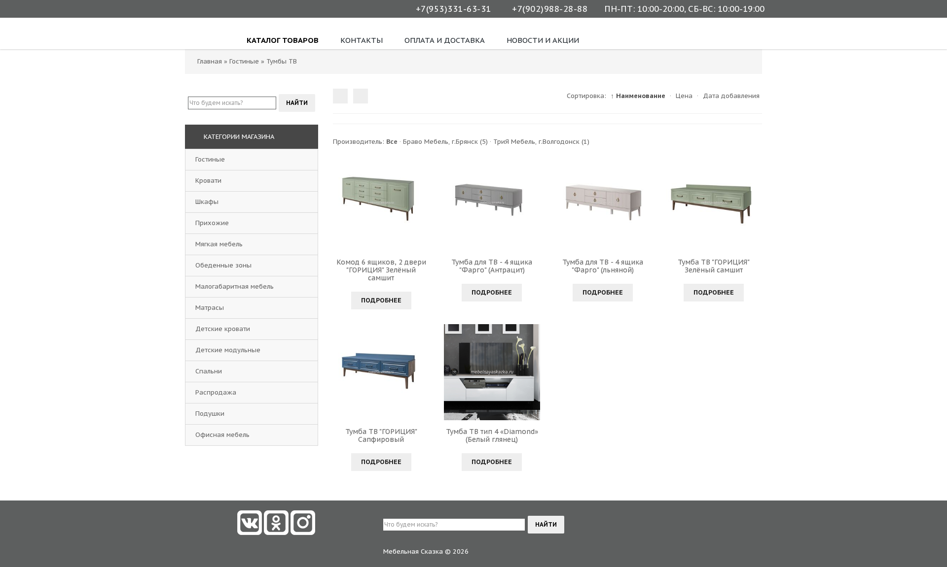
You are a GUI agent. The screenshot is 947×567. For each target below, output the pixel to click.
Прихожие (212, 223)
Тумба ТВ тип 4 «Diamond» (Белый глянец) (492, 435)
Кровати (208, 180)
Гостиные (210, 159)
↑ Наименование (638, 96)
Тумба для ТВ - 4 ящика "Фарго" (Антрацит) (491, 266)
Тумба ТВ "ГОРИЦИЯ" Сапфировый (381, 435)
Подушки (209, 413)
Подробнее (381, 300)
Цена (684, 96)
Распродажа (215, 392)
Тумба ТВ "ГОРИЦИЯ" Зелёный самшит (714, 266)
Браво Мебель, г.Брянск (445, 141)
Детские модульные (227, 350)
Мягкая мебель (219, 244)
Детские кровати (222, 329)
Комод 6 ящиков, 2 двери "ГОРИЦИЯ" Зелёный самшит (381, 270)
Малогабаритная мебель (234, 286)
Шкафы (207, 202)
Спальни (208, 371)
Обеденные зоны (223, 265)
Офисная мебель (222, 435)
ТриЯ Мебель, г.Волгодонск (541, 141)
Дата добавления (731, 96)
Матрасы (209, 307)
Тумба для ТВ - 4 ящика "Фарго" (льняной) (602, 266)
